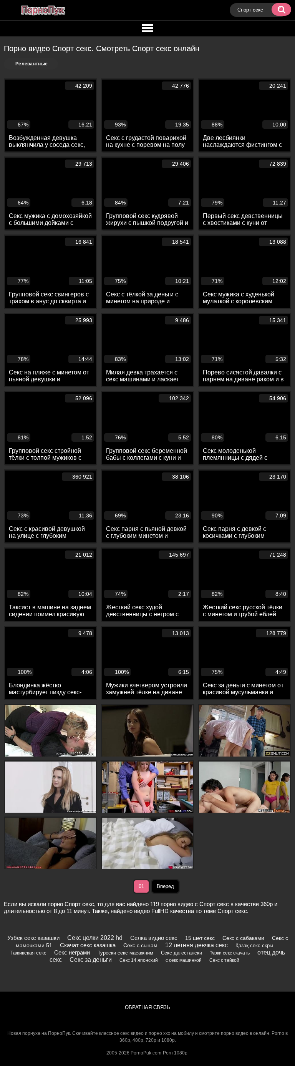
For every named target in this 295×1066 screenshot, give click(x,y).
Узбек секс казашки (33, 938)
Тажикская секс (28, 953)
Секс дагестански (181, 953)
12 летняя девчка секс (196, 945)
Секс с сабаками (243, 938)
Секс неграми (72, 952)
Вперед (165, 886)
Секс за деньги (91, 959)
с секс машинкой (184, 960)
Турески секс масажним (125, 953)
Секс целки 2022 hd (95, 938)
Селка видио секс (153, 938)
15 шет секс (200, 938)
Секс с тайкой (224, 960)
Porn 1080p (175, 1053)
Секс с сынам (140, 945)
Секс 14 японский (138, 960)
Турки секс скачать (230, 953)
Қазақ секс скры (254, 945)
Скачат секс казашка (88, 945)
